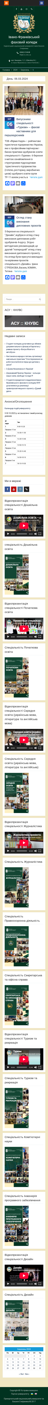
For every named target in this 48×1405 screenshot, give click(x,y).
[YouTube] (21, 9)
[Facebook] (16, 9)
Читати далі (36, 177)
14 (23, 1362)
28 (23, 1368)
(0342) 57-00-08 (25, 52)
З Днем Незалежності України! (19, 369)
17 (40, 1362)
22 (29, 1365)
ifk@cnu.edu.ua (25, 55)
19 (13, 1365)
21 (23, 1365)
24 (40, 1365)
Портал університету (20, 1394)
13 (18, 1362)
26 (13, 1368)
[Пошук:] (23, 299)
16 (34, 1362)
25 (8, 1368)
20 (18, 1365)
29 (29, 1368)
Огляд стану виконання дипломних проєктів (28, 221)
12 (13, 1362)
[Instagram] (26, 9)
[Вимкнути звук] (35, 534)
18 (8, 1365)
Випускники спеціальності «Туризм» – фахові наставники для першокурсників (22, 127)
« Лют (21, 1374)
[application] (24, 526)
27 (18, 1368)
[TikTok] (31, 9)
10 (40, 1359)
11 (8, 1362)
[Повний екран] (40, 534)
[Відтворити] (8, 534)
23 (34, 1365)
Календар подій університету (17, 408)
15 (29, 1362)
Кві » (27, 1374)
